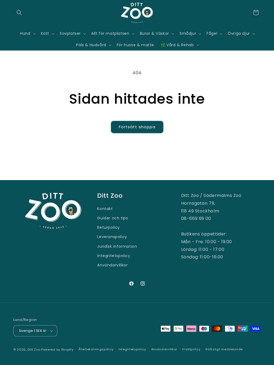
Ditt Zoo (34, 349)
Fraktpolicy (191, 349)
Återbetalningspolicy (95, 349)
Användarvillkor (112, 265)
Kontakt (105, 208)
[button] (19, 12)
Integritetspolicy (113, 255)
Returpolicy (108, 227)
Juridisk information (117, 246)
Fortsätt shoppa (137, 127)
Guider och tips (112, 218)
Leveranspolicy (112, 236)
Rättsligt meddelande (224, 349)
